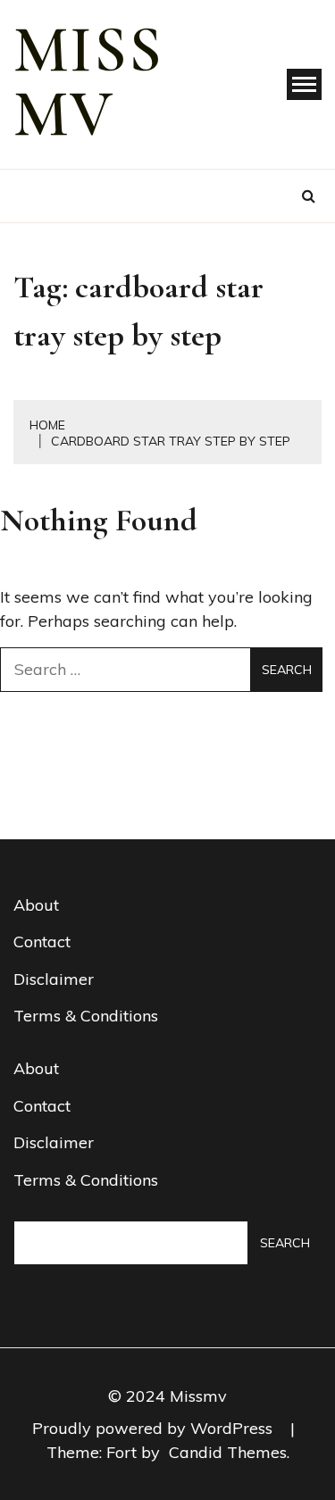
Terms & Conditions (85, 1015)
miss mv (88, 82)
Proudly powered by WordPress (154, 1428)
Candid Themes (228, 1452)
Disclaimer (53, 979)
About (36, 905)
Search (285, 1243)
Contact (42, 941)
